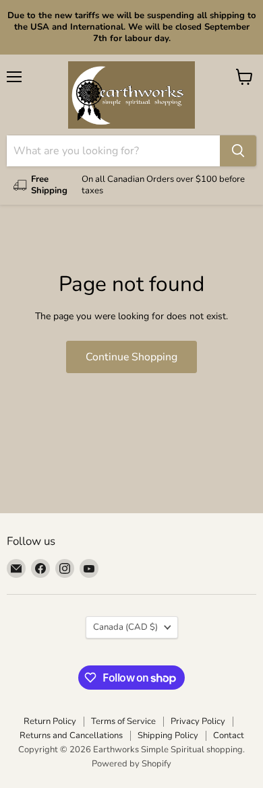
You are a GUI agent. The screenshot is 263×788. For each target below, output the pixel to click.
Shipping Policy (168, 735)
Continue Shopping (131, 357)
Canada (125, 627)
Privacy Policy (198, 721)
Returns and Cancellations (71, 735)
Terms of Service (123, 721)
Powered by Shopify (131, 764)
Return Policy (50, 721)
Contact (228, 735)
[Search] (238, 150)
